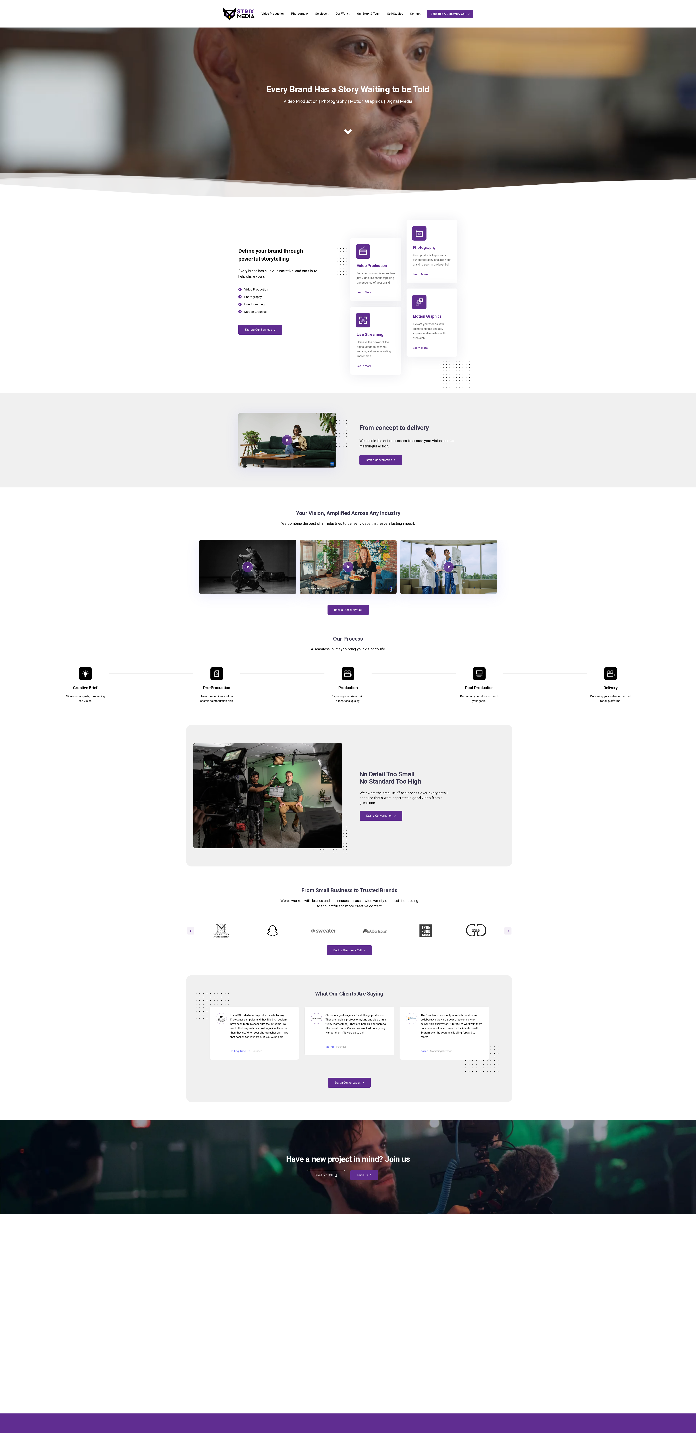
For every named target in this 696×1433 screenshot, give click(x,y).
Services (321, 13)
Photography (299, 13)
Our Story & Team (368, 13)
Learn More (364, 292)
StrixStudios (395, 13)
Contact (415, 13)
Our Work (342, 13)
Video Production (273, 13)
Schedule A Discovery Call (448, 14)
